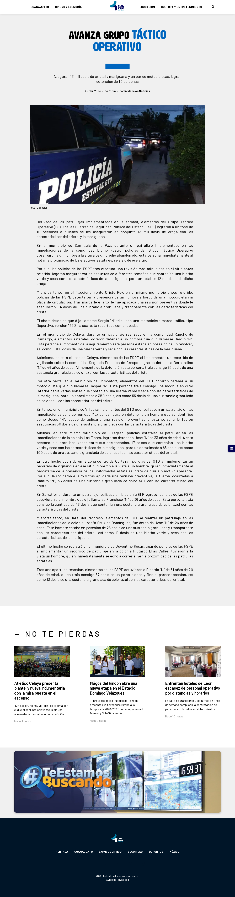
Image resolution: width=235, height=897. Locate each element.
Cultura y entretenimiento (181, 6)
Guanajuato (40, 6)
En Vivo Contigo (110, 851)
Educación (147, 6)
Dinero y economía (68, 6)
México (174, 851)
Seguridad (135, 851)
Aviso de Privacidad (117, 879)
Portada (62, 851)
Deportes (156, 851)
